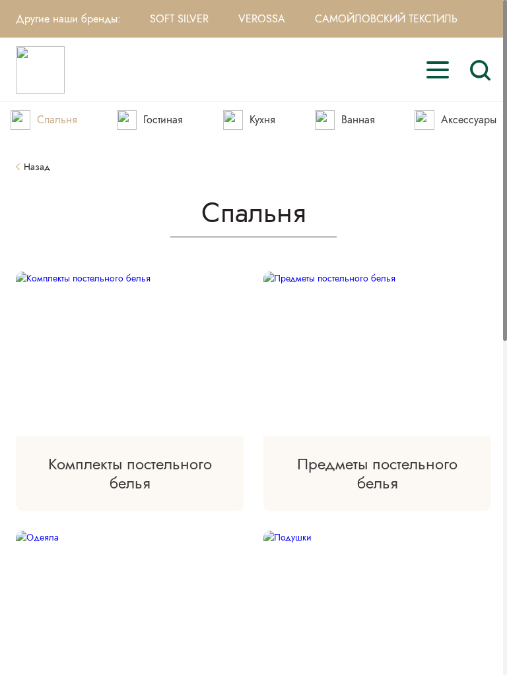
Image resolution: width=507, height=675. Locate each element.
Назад (37, 167)
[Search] (480, 70)
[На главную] (40, 70)
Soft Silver (179, 19)
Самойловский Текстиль (386, 19)
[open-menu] (437, 70)
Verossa (261, 19)
